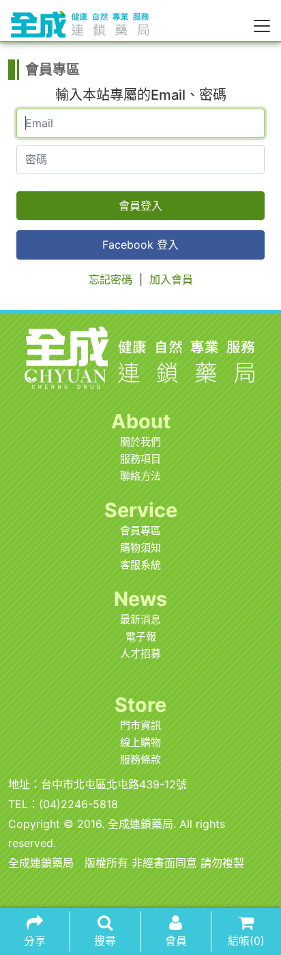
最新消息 (140, 619)
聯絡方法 (140, 475)
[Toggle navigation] (262, 25)
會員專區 (140, 530)
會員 (176, 940)
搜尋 (105, 940)
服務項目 (140, 458)
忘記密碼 (110, 279)
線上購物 (140, 742)
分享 (35, 940)
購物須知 (140, 547)
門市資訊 (140, 725)
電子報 (140, 636)
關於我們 (140, 441)
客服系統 (140, 564)
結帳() (246, 940)
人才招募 (140, 653)
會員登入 (140, 205)
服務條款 (140, 759)
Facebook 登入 (140, 244)
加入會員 (171, 279)
